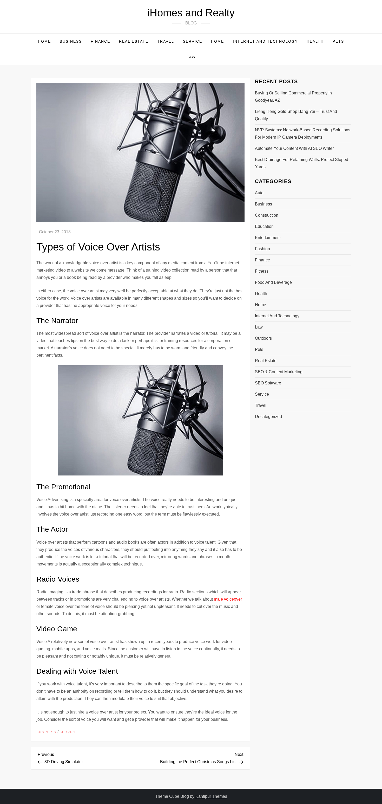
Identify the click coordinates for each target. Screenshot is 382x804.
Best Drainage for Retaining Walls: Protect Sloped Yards (301, 163)
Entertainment (268, 237)
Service (192, 41)
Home (44, 41)
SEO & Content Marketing (278, 372)
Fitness (261, 271)
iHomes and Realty (191, 12)
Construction (266, 215)
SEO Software (268, 383)
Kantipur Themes (211, 796)
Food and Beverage (273, 282)
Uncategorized (268, 416)
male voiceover (228, 599)
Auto (259, 193)
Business (71, 41)
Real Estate (133, 41)
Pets (338, 41)
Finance (100, 41)
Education (264, 226)
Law (191, 57)
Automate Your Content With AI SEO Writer (294, 148)
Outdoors (263, 338)
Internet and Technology (265, 41)
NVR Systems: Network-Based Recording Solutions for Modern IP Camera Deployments (302, 133)
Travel (165, 41)
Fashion (262, 249)
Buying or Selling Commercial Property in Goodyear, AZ (293, 96)
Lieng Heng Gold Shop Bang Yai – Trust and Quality (296, 115)
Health (315, 41)
